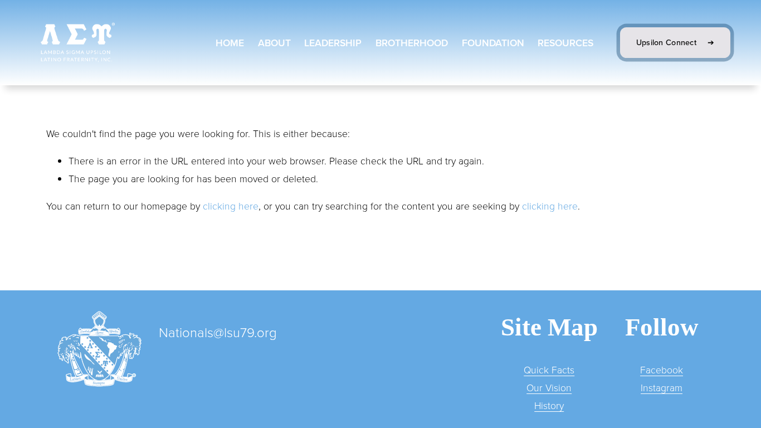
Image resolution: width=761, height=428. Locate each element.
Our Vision (549, 387)
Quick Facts (549, 369)
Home (230, 43)
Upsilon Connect (667, 42)
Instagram (661, 387)
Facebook (661, 369)
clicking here (230, 205)
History (549, 405)
